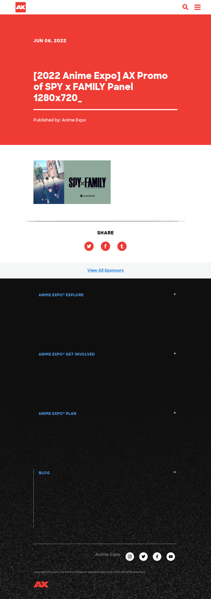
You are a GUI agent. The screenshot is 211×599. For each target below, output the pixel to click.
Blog (44, 473)
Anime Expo (74, 120)
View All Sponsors (105, 270)
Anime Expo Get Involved (67, 354)
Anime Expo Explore (61, 295)
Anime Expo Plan (57, 413)
